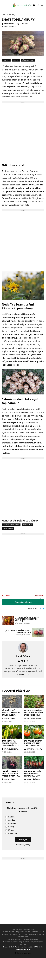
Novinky (16, 60)
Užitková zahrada (28, 60)
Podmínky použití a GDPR (29, 947)
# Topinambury (8, 529)
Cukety (11, 827)
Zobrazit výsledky (23, 844)
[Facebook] (25, 661)
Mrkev (11, 830)
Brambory (12, 833)
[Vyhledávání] (38, 5)
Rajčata (11, 817)
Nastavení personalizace (23, 953)
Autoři (17, 947)
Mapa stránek (25, 949)
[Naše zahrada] (22, 4)
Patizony (12, 823)
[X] (27, 661)
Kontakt (11, 947)
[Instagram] (22, 661)
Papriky (11, 820)
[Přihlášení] (34, 5)
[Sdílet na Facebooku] (40, 608)
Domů (5, 947)
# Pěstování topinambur (11, 525)
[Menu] (42, 5)
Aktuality (6, 60)
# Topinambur (27, 525)
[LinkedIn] (19, 661)
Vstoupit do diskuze (23, 602)
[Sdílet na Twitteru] (43, 608)
